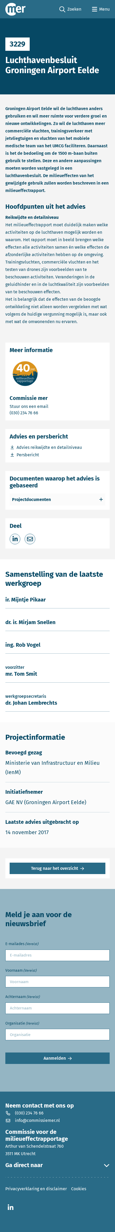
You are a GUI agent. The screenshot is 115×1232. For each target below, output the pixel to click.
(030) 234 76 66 (42, 412)
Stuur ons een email (50, 406)
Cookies (78, 1188)
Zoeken (70, 9)
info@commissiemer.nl (37, 1120)
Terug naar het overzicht (54, 868)
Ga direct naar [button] (24, 1165)
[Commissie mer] (15, 9)
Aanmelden (55, 1058)
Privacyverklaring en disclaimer (36, 1188)
